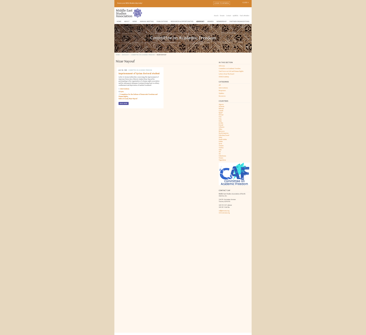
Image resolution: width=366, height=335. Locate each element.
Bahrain (221, 109)
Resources (222, 96)
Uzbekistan (222, 156)
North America (223, 133)
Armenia (221, 106)
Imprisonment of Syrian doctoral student (139, 73)
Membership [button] (222, 21)
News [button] (134, 21)
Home (119, 21)
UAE (220, 150)
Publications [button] (162, 21)
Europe (221, 115)
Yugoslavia (222, 160)
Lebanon (221, 127)
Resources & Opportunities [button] (182, 21)
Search (216, 16)
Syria (220, 143)
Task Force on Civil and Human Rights (231, 71)
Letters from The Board (226, 74)
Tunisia (221, 146)
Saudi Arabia (223, 139)
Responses (222, 90)
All (220, 85)
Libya (220, 129)
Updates (221, 93)
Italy (220, 121)
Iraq (220, 119)
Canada (221, 111)
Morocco (222, 131)
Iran (220, 117)
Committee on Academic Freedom (143, 55)
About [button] (127, 21)
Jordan (221, 123)
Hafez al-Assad (123, 99)
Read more (123, 103)
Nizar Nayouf (161, 55)
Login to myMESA (221, 3)
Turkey (221, 148)
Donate (222, 16)
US (220, 154)
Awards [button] (210, 21)
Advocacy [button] (200, 21)
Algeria (221, 104)
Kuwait (221, 125)
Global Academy (224, 77)
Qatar (220, 137)
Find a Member (244, 16)
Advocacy (125, 55)
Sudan (221, 141)
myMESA (235, 16)
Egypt (221, 113)
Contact (228, 16)
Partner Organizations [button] (239, 21)
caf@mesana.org (224, 211)
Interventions (223, 88)
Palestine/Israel (224, 135)
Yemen (221, 158)
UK (220, 152)
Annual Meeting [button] (147, 21)
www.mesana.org (224, 213)
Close (245, 2)
